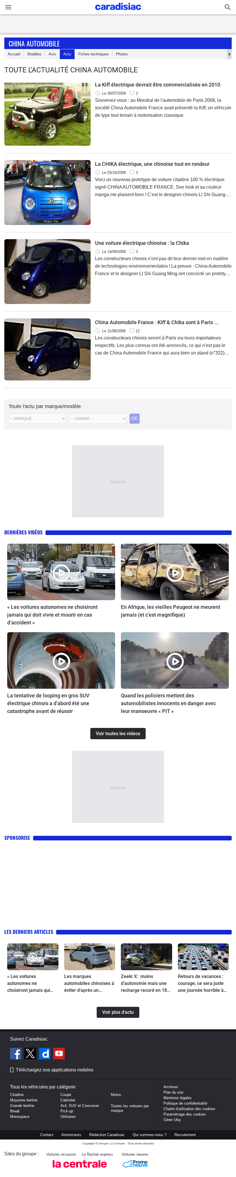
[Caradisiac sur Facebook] (16, 1054)
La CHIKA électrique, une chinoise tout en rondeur (152, 164)
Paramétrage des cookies (184, 1114)
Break (15, 1111)
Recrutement (185, 1135)
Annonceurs (71, 1135)
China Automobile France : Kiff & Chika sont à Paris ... (156, 322)
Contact (46, 1135)
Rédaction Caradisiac (107, 1135)
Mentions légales (177, 1098)
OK (134, 418)
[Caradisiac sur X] (30, 1054)
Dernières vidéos (23, 532)
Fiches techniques (93, 54)
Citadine (17, 1094)
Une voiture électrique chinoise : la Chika (142, 243)
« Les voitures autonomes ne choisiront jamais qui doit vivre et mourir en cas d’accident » (52, 615)
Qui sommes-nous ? (149, 1135)
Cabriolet (67, 1100)
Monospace (19, 1116)
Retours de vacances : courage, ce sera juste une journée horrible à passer (201, 984)
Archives (170, 1087)
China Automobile (34, 43)
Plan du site (173, 1092)
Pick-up (66, 1111)
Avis (52, 54)
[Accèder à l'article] (61, 572)
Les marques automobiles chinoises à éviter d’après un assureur (89, 984)
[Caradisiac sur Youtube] (59, 1054)
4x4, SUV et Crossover (79, 1105)
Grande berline (22, 1105)
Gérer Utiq (171, 1120)
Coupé (65, 1094)
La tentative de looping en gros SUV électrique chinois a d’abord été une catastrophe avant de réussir (48, 703)
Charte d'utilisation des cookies (189, 1109)
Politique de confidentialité (185, 1103)
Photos (122, 54)
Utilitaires (68, 1116)
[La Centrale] (79, 1169)
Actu (67, 54)
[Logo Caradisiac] (118, 12)
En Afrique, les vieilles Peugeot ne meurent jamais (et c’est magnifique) (170, 611)
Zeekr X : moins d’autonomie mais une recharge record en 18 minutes (144, 984)
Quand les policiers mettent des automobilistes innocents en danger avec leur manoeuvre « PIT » (168, 703)
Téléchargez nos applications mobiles (54, 1069)
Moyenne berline (23, 1100)
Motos (116, 1094)
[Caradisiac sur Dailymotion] (45, 1054)
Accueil (14, 54)
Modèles (34, 54)
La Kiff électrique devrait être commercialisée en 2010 (157, 85)
